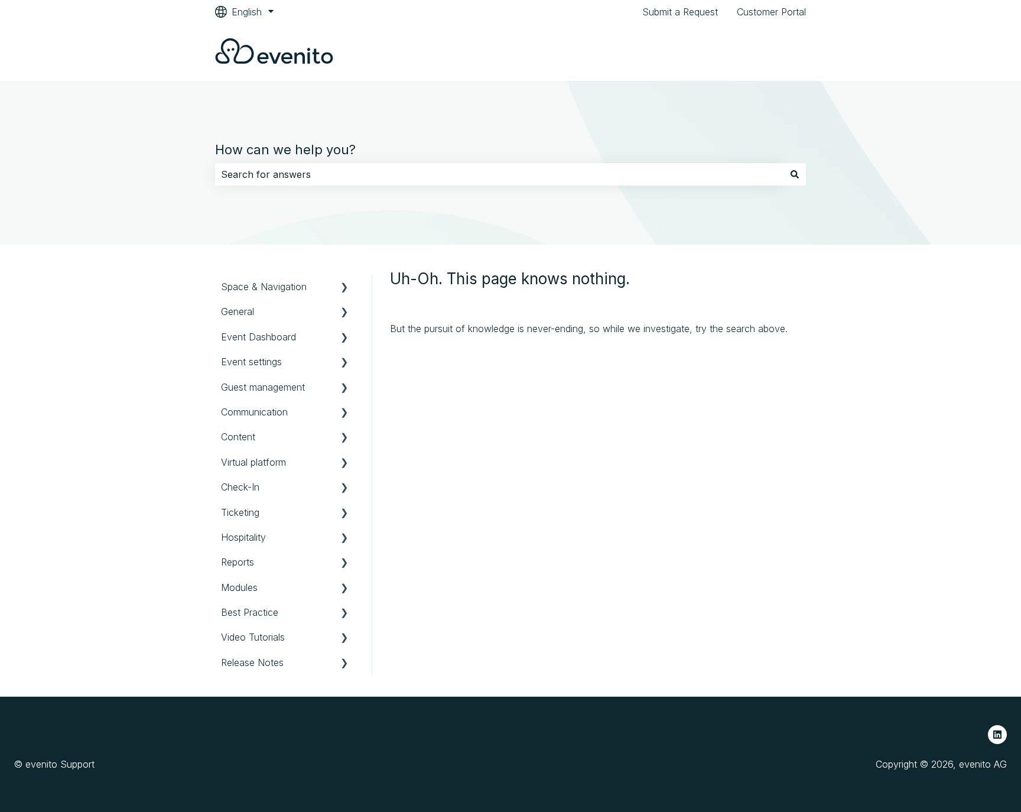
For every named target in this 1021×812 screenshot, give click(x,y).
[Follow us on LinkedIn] (997, 734)
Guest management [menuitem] (263, 387)
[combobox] (499, 174)
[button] (344, 287)
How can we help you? (285, 149)
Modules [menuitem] (239, 587)
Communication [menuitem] (254, 412)
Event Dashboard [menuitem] (258, 337)
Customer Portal (771, 12)
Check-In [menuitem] (240, 487)
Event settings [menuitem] (251, 362)
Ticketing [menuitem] (240, 512)
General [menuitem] (237, 311)
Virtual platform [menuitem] (253, 462)
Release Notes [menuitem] (252, 662)
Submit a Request (680, 12)
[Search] (794, 174)
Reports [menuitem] (237, 562)
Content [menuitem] (238, 437)
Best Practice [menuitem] (249, 612)
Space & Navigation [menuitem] (264, 287)
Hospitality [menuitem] (243, 537)
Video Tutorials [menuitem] (253, 637)
